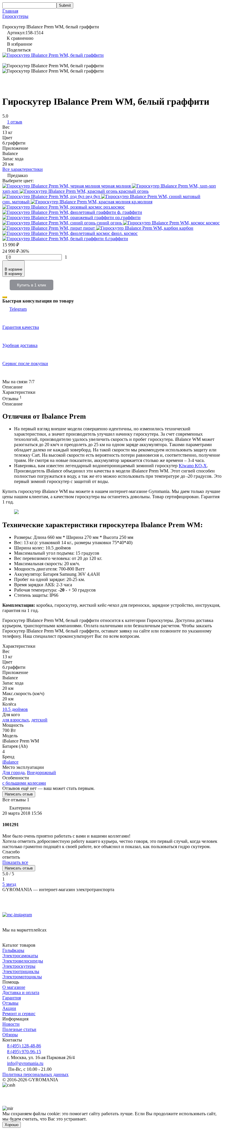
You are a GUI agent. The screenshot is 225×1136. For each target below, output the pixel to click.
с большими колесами (24, 783)
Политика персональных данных (35, 1074)
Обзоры (10, 1034)
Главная (10, 10)
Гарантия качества (20, 327)
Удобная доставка (20, 345)
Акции (9, 1008)
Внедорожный (41, 772)
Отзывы (10, 1003)
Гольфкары (13, 950)
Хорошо (11, 1125)
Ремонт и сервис (18, 1013)
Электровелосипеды (22, 960)
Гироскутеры (15, 16)
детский (39, 719)
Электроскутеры (18, 966)
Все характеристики (22, 169)
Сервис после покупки (25, 363)
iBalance (10, 761)
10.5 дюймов (15, 709)
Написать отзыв (19, 794)
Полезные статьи (19, 1029)
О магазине (13, 987)
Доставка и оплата (20, 992)
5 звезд (9, 884)
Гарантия (11, 997)
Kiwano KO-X (193, 465)
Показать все (15, 862)
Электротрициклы (20, 971)
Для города (13, 772)
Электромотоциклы (22, 976)
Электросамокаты (20, 955)
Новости (11, 1024)
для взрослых (15, 719)
